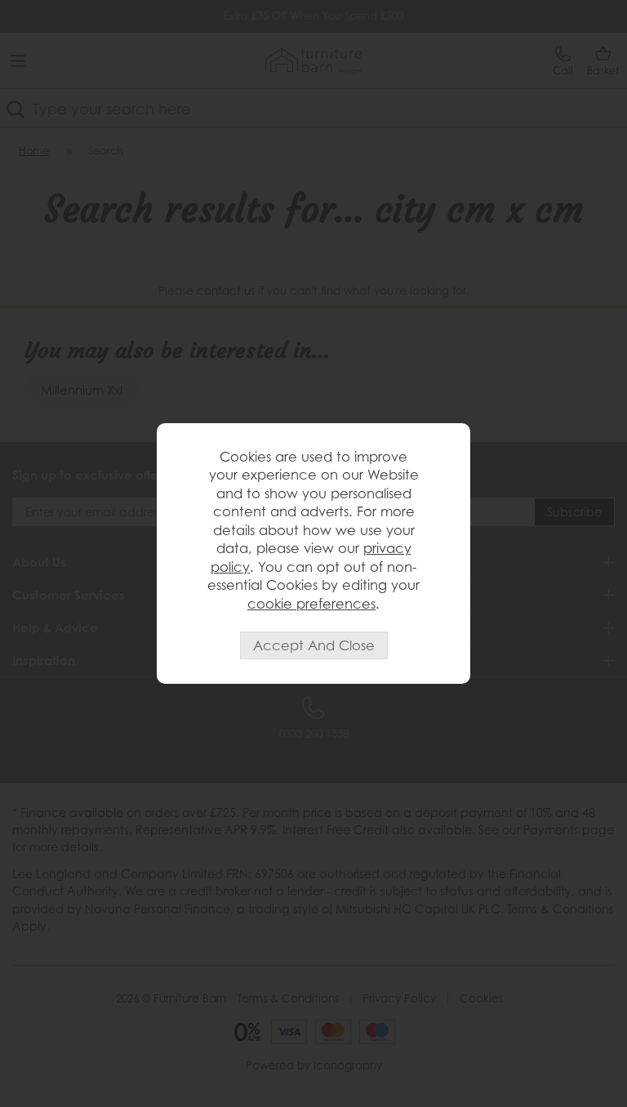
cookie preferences (311, 604)
